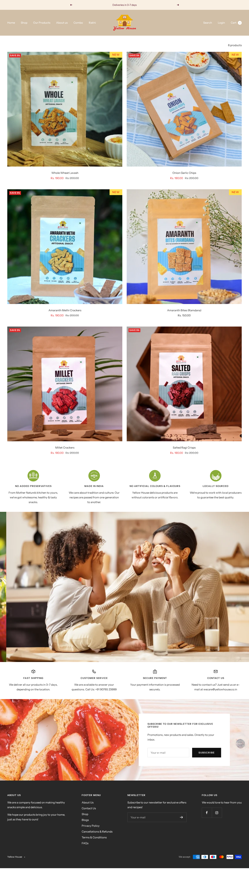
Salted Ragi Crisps (184, 447)
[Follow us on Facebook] (207, 813)
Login (221, 22)
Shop (24, 22)
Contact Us (89, 808)
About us (62, 22)
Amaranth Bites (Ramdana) (184, 310)
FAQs (85, 843)
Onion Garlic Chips (184, 173)
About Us (88, 802)
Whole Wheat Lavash (64, 173)
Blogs (85, 820)
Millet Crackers (64, 447)
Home (11, 22)
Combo (78, 22)
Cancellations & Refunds (97, 831)
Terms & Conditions (94, 837)
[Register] (181, 817)
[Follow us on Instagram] (217, 813)
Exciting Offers (125, 5)
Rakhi (92, 22)
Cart (235, 22)
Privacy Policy (91, 825)
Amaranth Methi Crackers (64, 310)
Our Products (41, 22)
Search (207, 22)
